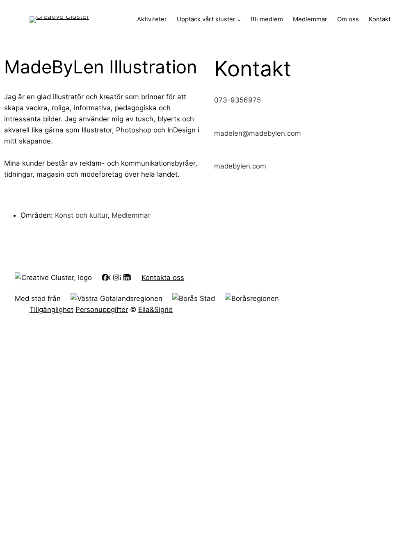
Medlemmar (131, 215)
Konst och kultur (81, 215)
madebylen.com (240, 166)
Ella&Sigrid (155, 309)
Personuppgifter (101, 309)
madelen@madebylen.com (257, 133)
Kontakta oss (163, 277)
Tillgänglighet (51, 309)
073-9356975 (237, 100)
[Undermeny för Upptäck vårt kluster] (239, 20)
